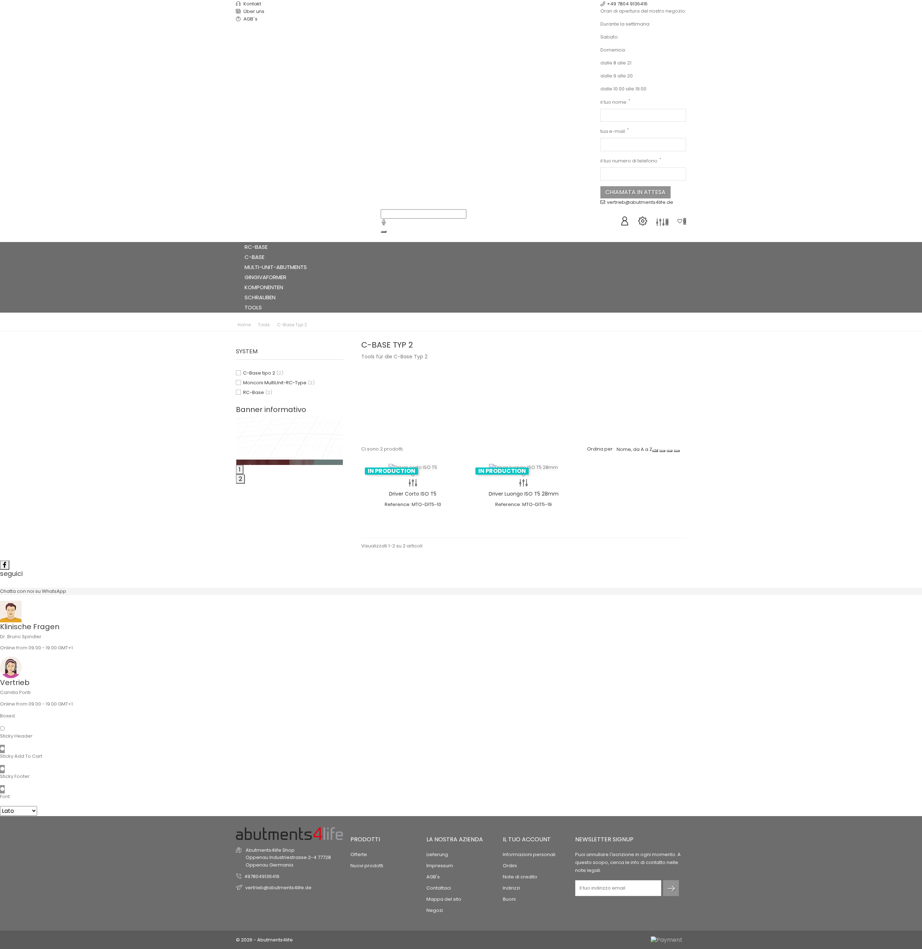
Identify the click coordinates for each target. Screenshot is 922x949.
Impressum (439, 865)
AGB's (433, 876)
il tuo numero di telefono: (630, 160)
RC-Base (257, 247)
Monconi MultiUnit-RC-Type (279, 382)
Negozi (434, 910)
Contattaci (438, 888)
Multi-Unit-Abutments (276, 267)
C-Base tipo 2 (263, 373)
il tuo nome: (615, 102)
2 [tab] (240, 479)
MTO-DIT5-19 (537, 504)
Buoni (509, 899)
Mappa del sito (443, 899)
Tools (254, 307)
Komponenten (265, 287)
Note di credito (520, 876)
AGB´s (250, 18)
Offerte (358, 854)
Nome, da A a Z (634, 449)
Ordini (510, 865)
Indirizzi (511, 888)
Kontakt (251, 3)
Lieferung (437, 854)
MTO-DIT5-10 (426, 504)
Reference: (398, 504)
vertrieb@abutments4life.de (640, 202)
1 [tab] (240, 469)
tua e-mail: (614, 131)
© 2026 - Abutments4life (264, 939)
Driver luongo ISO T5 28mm (524, 493)
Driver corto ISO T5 (413, 493)
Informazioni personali (529, 854)
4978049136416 (261, 876)
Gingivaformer (266, 277)
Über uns (253, 11)
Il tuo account (527, 839)
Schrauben (260, 297)
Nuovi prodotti (366, 865)
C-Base (255, 257)
